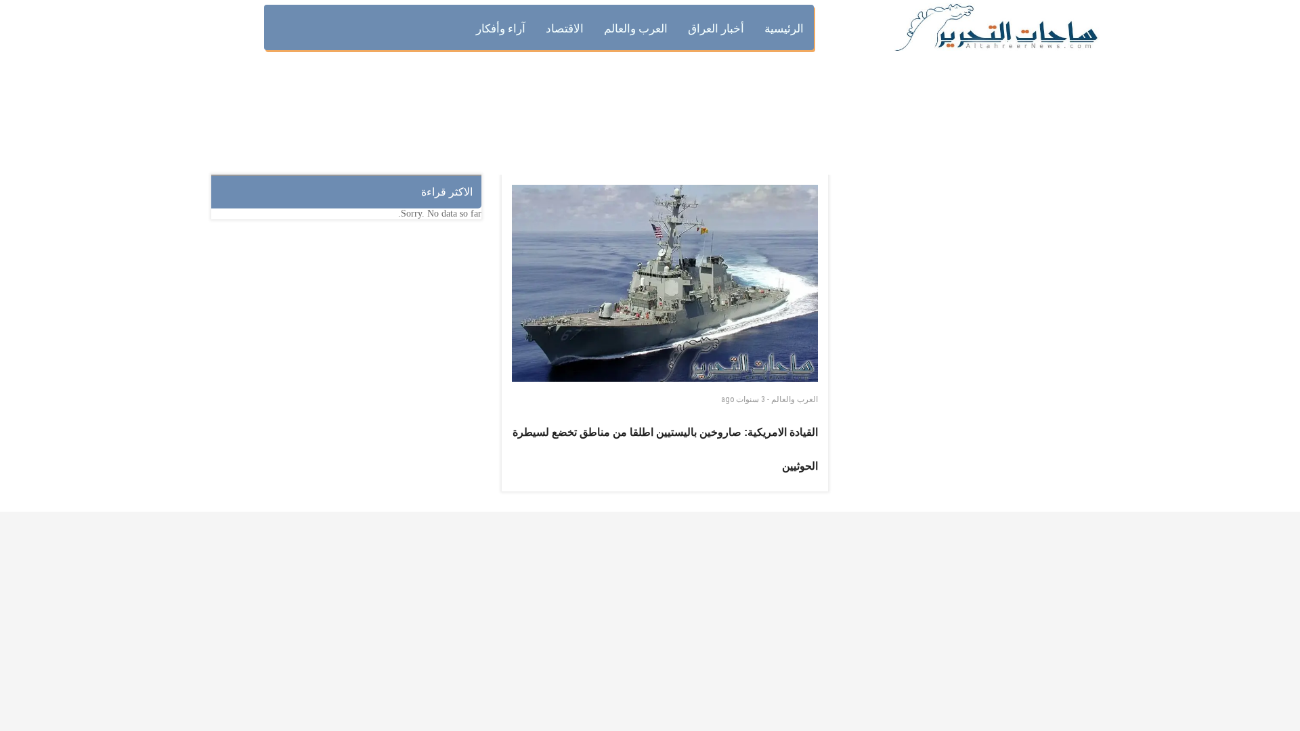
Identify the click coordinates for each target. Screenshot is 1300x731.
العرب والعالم (794, 399)
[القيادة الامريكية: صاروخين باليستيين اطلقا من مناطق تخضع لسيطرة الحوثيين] (665, 283)
